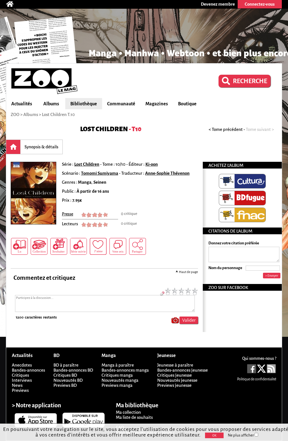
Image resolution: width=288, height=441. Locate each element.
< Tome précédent (226, 129)
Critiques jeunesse (174, 375)
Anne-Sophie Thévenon (167, 173)
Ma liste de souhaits (134, 417)
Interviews (22, 380)
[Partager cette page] (137, 246)
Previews (20, 390)
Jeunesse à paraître (175, 365)
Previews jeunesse (174, 385)
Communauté (121, 103)
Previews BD (65, 385)
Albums (51, 103)
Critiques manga (117, 375)
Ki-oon (151, 164)
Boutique (187, 103)
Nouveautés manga (120, 380)
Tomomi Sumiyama (99, 173)
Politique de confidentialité (256, 379)
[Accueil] (12, 4)
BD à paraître (65, 365)
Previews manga (117, 385)
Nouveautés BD (68, 380)
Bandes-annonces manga (125, 370)
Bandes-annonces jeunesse (182, 370)
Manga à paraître (118, 365)
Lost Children (104, 129)
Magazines (156, 103)
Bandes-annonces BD (73, 370)
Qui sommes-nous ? (259, 358)
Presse (67, 214)
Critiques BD (65, 375)
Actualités (21, 103)
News (17, 385)
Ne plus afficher (241, 435)
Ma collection (128, 412)
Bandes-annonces (28, 370)
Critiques (20, 375)
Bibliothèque (83, 103)
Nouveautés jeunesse (177, 380)
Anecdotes (22, 365)
